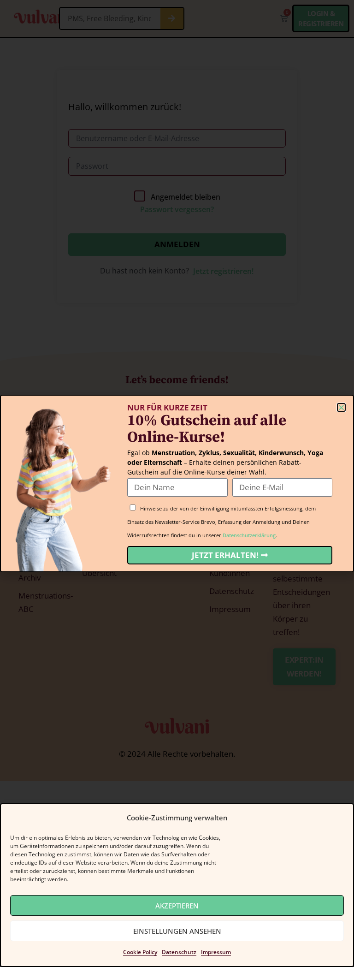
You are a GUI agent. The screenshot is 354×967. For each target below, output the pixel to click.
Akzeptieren (177, 905)
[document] (177, 483)
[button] (341, 407)
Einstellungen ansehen (177, 931)
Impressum (216, 952)
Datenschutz (179, 952)
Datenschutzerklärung (249, 535)
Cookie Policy (140, 952)
